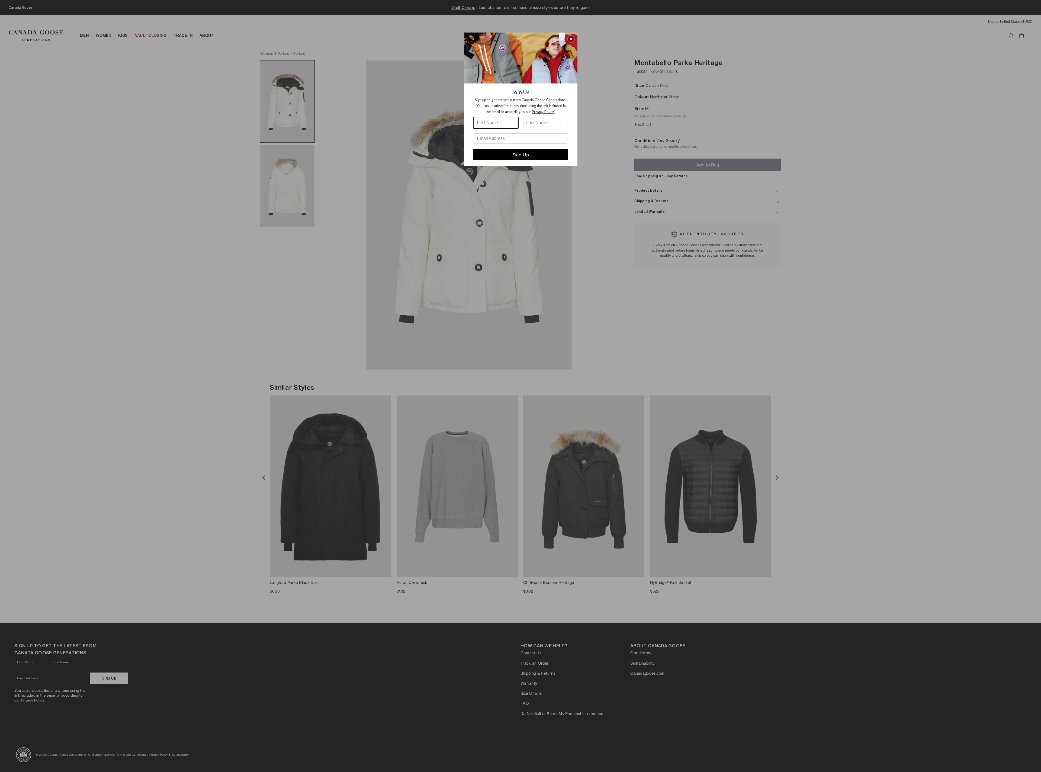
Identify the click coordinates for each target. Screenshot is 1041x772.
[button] (571, 39)
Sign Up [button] (520, 154)
